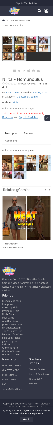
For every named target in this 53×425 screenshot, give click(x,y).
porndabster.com (12, 324)
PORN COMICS (9, 374)
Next (49, 189)
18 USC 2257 (35, 378)
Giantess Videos (11, 351)
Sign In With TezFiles (26, 3)
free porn (7, 304)
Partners (33, 383)
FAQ (4, 384)
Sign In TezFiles (28, 117)
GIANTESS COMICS (11, 365)
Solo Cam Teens (11, 337)
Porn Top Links (10, 307)
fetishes (6, 344)
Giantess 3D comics (28, 96)
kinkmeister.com (11, 327)
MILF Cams (8, 317)
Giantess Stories (37, 369)
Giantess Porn (10, 347)
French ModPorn (11, 301)
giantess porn (10, 341)
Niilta (15, 102)
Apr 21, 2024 (40, 92)
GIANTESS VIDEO (10, 370)
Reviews (28, 133)
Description (11, 133)
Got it (26, 419)
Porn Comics (12, 92)
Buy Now (7, 117)
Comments (11, 140)
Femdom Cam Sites (13, 334)
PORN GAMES (9, 379)
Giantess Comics (11, 354)
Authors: (7, 102)
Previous (45, 189)
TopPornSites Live (12, 331)
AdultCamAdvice (11, 321)
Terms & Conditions (12, 388)
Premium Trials (10, 311)
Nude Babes (9, 314)
